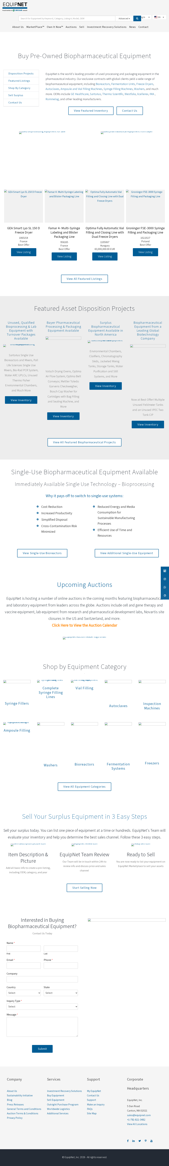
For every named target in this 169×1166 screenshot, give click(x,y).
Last (45, 953)
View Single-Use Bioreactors (42, 553)
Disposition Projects (21, 73)
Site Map (92, 1113)
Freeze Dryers (144, 84)
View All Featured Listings (84, 279)
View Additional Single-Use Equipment (126, 553)
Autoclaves (52, 89)
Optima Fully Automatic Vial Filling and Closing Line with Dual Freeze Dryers (72, 232)
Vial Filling (84, 688)
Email (11, 960)
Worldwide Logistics (58, 1109)
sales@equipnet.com (139, 1115)
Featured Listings (19, 80)
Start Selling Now (84, 888)
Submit (42, 1049)
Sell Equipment (55, 1100)
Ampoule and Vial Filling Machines (81, 89)
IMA (152, 94)
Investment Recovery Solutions (64, 1091)
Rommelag (52, 99)
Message (12, 1014)
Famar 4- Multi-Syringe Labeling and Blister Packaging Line (32, 232)
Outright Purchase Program (62, 1104)
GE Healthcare (80, 94)
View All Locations (137, 1124)
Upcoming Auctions (84, 584)
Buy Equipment (55, 1095)
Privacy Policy (14, 1118)
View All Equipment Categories (84, 786)
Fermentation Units (123, 84)
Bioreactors (103, 84)
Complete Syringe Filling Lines (51, 692)
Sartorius (95, 94)
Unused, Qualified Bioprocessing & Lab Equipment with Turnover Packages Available (21, 330)
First (8, 953)
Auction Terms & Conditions (22, 1113)
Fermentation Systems (118, 766)
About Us (12, 1091)
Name (11, 943)
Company (12, 973)
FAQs (90, 1109)
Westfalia (130, 94)
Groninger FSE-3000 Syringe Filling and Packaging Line (113, 230)
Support (91, 1100)
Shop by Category (19, 88)
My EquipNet (94, 1091)
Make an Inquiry (95, 1104)
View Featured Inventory (91, 110)
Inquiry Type (14, 1001)
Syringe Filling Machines (118, 89)
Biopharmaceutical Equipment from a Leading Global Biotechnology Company (148, 330)
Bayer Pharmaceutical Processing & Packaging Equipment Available (63, 326)
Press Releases (15, 1104)
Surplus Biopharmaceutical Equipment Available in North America (105, 328)
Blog (9, 1100)
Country (11, 987)
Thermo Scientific (112, 94)
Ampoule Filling (17, 730)
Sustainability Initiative (20, 1095)
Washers (139, 89)
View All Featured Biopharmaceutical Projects (84, 442)
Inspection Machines (152, 705)
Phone (48, 960)
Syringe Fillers (17, 703)
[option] (31, 225)
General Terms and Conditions (24, 1109)
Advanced (124, 18)
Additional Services (57, 1113)
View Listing (32, 256)
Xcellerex (142, 94)
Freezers (152, 763)
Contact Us (15, 102)
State (47, 987)
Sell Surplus (15, 95)
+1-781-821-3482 (136, 1119)
